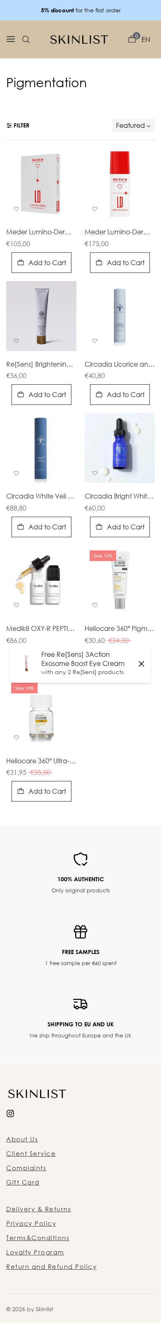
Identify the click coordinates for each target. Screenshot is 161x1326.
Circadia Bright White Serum (120, 496)
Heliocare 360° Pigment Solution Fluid (120, 629)
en (146, 39)
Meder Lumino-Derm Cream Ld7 (120, 232)
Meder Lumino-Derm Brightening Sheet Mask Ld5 (41, 232)
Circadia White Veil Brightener (41, 496)
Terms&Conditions (37, 1237)
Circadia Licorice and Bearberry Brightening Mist (120, 364)
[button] (26, 39)
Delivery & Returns (38, 1209)
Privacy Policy (31, 1223)
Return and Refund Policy (51, 1266)
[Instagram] (10, 1112)
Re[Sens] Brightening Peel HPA (41, 364)
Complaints (26, 1167)
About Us (22, 1139)
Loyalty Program (35, 1252)
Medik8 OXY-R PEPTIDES (41, 629)
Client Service (31, 1153)
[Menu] (10, 39)
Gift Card (23, 1182)
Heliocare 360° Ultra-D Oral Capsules (41, 761)
